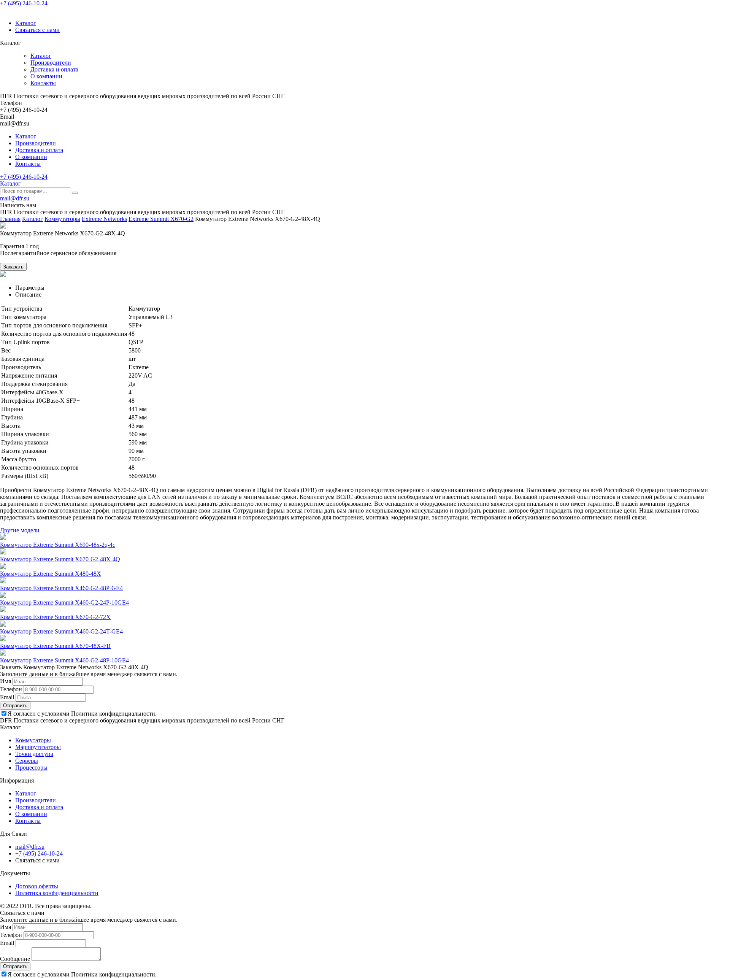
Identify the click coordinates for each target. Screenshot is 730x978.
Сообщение (15, 959)
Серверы (26, 760)
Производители (50, 62)
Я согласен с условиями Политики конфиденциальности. (82, 713)
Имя (5, 681)
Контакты (43, 83)
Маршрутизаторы (38, 747)
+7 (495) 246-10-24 (24, 3)
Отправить (15, 705)
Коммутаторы (62, 219)
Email (7, 697)
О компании (46, 76)
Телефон (11, 689)
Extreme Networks (104, 219)
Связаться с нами (37, 30)
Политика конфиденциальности (56, 893)
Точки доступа (34, 754)
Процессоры (31, 767)
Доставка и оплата (54, 69)
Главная (10, 219)
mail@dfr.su (14, 198)
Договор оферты (36, 886)
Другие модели (20, 530)
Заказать (13, 267)
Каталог (25, 23)
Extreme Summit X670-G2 (161, 219)
